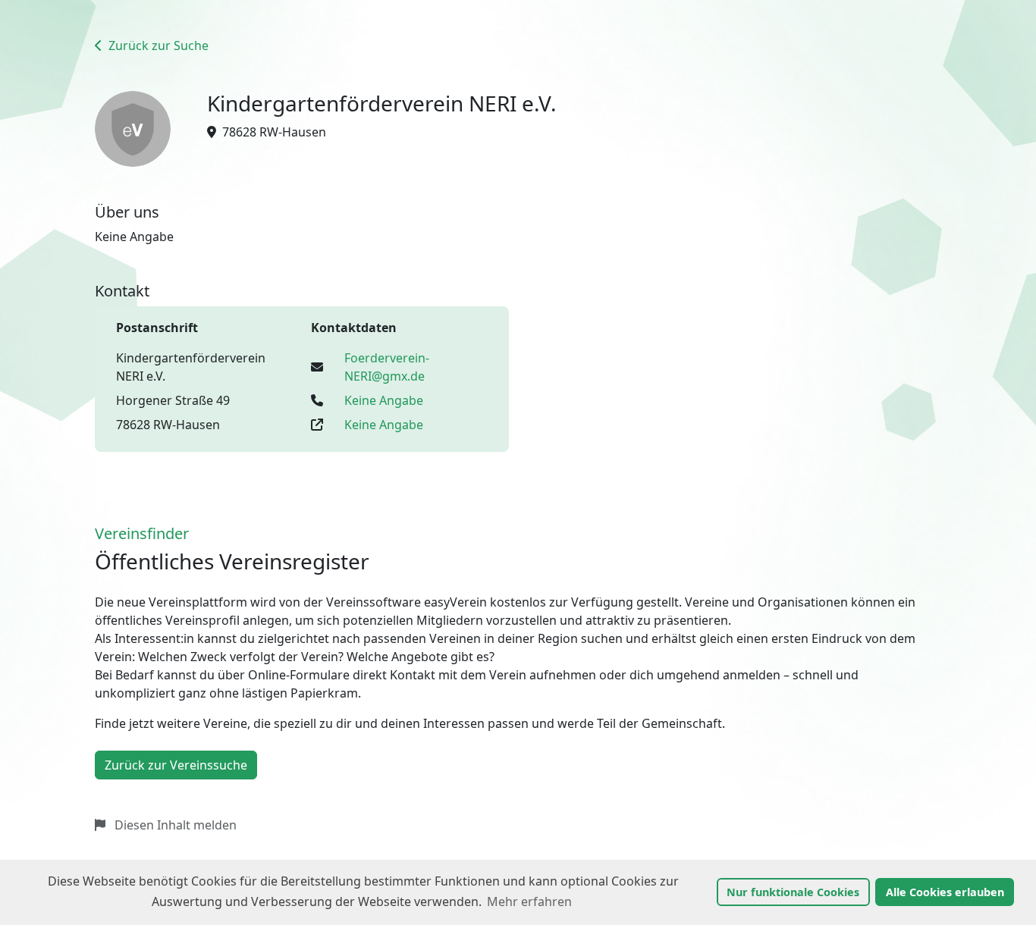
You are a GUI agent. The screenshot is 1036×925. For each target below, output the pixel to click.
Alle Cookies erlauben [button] (945, 892)
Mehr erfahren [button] (529, 901)
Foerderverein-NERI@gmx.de (386, 367)
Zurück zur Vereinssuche (176, 765)
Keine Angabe (383, 400)
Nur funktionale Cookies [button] (793, 892)
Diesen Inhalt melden (174, 825)
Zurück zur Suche (157, 45)
